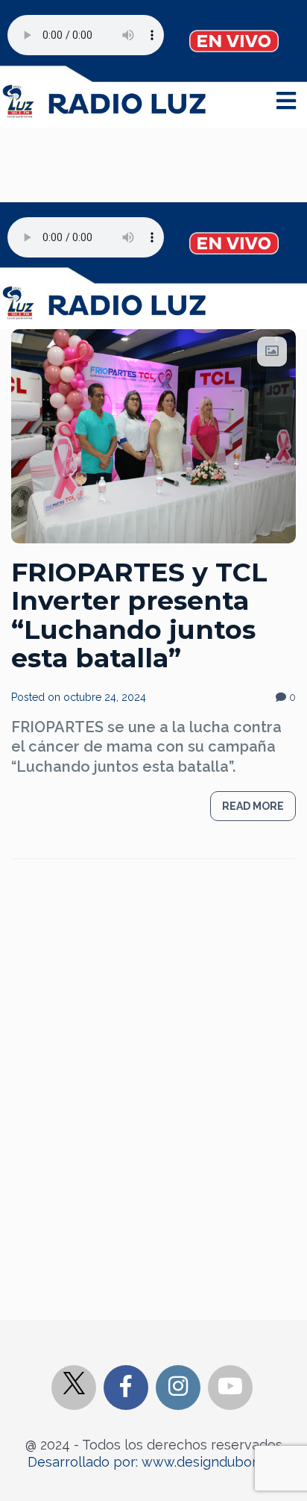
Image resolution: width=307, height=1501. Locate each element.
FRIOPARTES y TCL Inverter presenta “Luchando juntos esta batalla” (139, 615)
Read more (253, 806)
